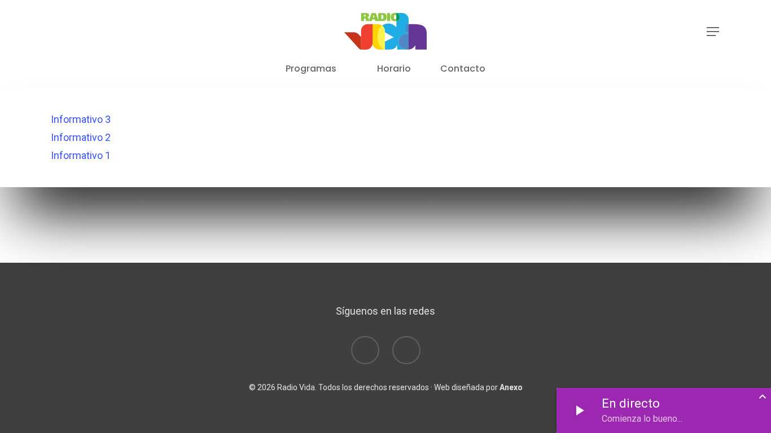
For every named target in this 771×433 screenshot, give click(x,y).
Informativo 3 (81, 119)
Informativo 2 (81, 137)
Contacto (462, 69)
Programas (311, 69)
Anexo (511, 387)
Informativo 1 (81, 155)
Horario (394, 69)
